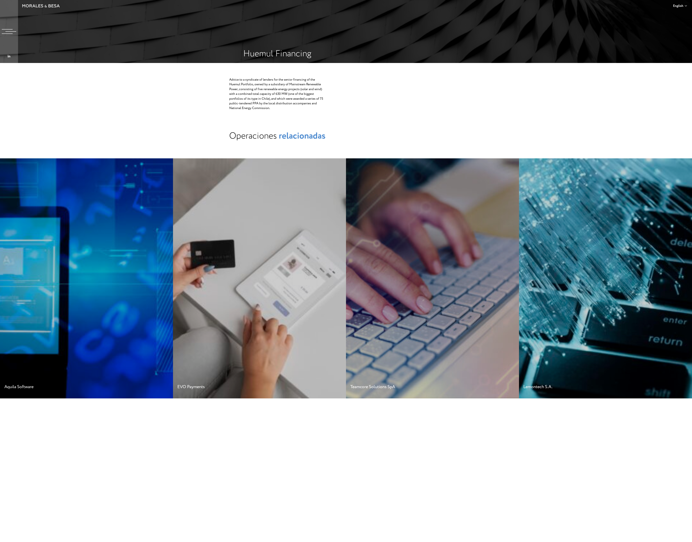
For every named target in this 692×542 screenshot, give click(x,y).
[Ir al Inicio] (41, 5)
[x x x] (9, 31)
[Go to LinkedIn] (9, 56)
